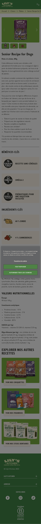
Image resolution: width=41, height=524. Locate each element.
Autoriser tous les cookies (20, 272)
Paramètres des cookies (20, 261)
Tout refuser (20, 266)
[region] (20, 262)
